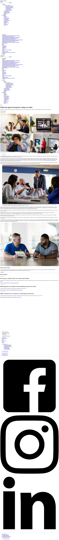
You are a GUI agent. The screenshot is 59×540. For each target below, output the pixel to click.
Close (1, 1)
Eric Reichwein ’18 (15, 217)
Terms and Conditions (5, 534)
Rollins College (7, 538)
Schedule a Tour (4, 354)
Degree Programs (4, 338)
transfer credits (17, 213)
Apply (3, 339)
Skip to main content (3, 0)
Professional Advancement (6, 156)
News (3, 341)
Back (3, 59)
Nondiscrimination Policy (6, 537)
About (3, 342)
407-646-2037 (4, 334)
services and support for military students (50, 160)
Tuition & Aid (4, 340)
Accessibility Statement (5, 535)
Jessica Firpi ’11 (3, 111)
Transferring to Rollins (7, 345)
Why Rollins (4, 337)
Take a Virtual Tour (5, 355)
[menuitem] (4, 34)
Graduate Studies (6, 347)
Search (10, 2)
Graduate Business (7, 348)
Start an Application (5, 351)
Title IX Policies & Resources (6, 536)
